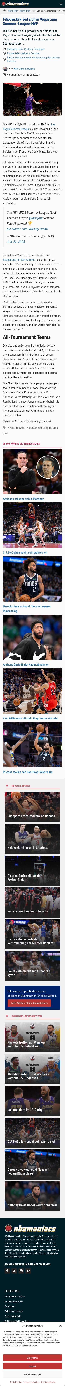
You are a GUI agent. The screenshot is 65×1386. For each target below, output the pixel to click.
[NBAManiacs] (15, 4)
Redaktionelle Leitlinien (15, 1296)
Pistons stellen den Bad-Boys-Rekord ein (27, 772)
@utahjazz (35, 218)
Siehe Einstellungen (32, 1374)
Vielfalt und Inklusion (14, 1311)
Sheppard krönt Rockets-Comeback (26, 49)
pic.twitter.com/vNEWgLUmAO (27, 228)
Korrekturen (10, 1306)
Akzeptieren (32, 1357)
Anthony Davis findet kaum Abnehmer (26, 664)
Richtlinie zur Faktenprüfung (17, 1321)
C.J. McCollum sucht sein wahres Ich (25, 552)
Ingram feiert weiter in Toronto (23, 53)
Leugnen (32, 1366)
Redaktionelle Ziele (13, 1316)
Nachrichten (13, 10)
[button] (60, 1325)
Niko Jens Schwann (24, 68)
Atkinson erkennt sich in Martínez (23, 499)
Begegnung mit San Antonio (19, 259)
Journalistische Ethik (14, 1301)
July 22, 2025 (16, 241)
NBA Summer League (39, 427)
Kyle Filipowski (16, 427)
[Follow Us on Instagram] (21, 1271)
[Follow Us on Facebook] (7, 1271)
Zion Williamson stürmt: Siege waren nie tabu (30, 718)
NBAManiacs (3, 11)
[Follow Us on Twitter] (14, 1271)
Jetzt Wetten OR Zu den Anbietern (29, 1003)
